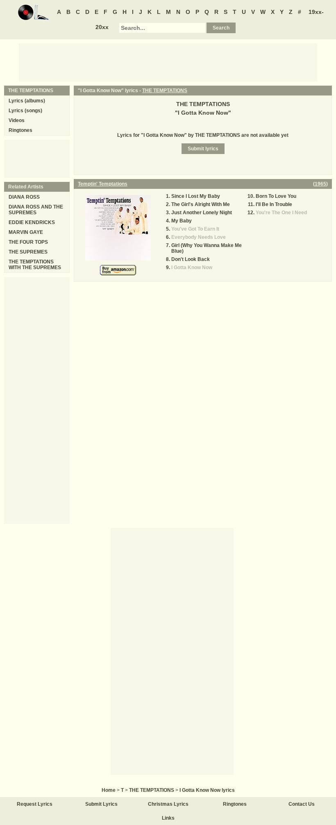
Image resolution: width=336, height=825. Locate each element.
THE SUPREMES (28, 252)
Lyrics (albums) (27, 101)
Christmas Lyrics (168, 804)
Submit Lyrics (101, 804)
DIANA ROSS (24, 197)
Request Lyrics (34, 804)
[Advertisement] (168, 61)
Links (168, 818)
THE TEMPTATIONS (164, 90)
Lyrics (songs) (25, 110)
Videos (17, 120)
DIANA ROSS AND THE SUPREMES (36, 209)
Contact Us (301, 804)
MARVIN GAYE (26, 232)
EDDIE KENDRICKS (32, 222)
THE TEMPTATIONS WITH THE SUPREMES (35, 264)
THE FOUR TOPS (28, 242)
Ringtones (20, 130)
